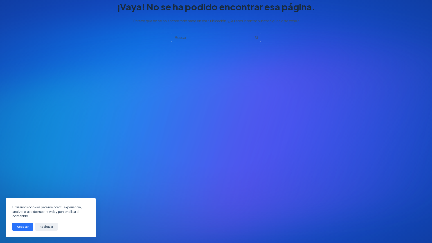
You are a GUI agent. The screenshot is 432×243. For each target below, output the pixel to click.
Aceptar (23, 226)
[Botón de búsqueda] (256, 37)
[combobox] (211, 37)
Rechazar (46, 226)
